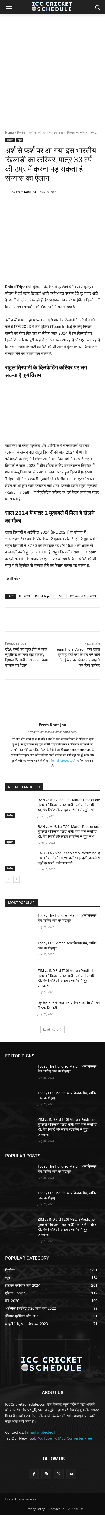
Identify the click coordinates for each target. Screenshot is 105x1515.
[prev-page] (8, 879)
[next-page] (16, 879)
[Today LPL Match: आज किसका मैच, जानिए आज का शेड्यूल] (19, 951)
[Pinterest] (50, 205)
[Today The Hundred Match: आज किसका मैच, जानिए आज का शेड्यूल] (19, 923)
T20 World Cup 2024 (83, 596)
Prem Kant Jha (26, 192)
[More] (73, 205)
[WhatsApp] (61, 205)
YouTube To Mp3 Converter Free (64, 1438)
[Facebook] (26, 205)
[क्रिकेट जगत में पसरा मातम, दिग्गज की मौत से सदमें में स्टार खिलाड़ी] (19, 1010)
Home (9, 132)
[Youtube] (71, 1474)
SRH (61, 596)
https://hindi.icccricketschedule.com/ (52, 732)
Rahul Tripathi (44, 596)
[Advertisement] (52, 69)
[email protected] (63, 760)
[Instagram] (46, 1474)
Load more (50, 1029)
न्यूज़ (20, 140)
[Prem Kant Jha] (8, 191)
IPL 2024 (24, 596)
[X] (38, 205)
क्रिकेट (21, 132)
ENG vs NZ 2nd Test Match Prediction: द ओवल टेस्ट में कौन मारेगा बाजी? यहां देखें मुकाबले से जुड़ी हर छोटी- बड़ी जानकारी (69, 858)
